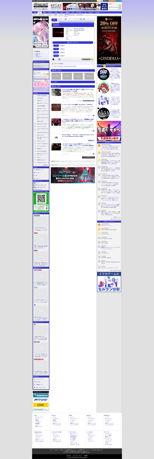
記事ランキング (39, 426)
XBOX (44, 12)
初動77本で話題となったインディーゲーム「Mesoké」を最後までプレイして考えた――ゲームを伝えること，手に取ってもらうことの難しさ (41, 318)
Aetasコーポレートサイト (41, 387)
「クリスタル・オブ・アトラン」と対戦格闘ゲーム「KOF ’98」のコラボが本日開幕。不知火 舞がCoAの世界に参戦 (110, 206)
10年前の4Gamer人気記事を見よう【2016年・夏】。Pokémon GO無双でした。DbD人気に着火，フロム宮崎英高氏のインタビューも (41, 264)
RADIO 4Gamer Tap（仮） (42, 123)
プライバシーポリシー (40, 378)
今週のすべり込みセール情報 (42, 118)
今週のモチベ (39, 100)
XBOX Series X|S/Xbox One (41, 185)
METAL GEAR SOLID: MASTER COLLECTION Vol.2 (110, 262)
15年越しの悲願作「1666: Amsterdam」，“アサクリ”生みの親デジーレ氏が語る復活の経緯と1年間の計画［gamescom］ (40, 338)
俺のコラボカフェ (40, 135)
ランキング (118, 0)
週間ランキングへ (117, 217)
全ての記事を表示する (89, 157)
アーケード (106, 432)
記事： (44, 74)
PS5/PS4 (50, 12)
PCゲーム (37, 182)
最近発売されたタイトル (69, 14)
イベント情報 (108, 435)
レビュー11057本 (37, 9)
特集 (37, 54)
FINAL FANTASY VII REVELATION (109, 229)
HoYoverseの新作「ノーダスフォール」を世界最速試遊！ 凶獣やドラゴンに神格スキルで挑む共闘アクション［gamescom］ (110, 162)
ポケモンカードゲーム (106, 225)
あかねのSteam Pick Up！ (42, 162)
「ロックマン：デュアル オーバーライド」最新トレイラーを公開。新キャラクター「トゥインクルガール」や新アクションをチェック (110, 199)
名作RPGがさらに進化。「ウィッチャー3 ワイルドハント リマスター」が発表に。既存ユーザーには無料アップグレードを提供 (110, 191)
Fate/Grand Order (104, 243)
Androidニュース (74, 435)
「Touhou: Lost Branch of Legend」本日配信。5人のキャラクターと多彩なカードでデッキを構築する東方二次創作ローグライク (110, 177)
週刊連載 (37, 423)
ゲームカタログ (79, 14)
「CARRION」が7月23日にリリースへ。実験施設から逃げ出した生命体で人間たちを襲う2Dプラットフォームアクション (78, 121)
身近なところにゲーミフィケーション (42, 154)
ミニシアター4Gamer (41, 146)
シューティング (108, 439)
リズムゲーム (108, 441)
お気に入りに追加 (86, 59)
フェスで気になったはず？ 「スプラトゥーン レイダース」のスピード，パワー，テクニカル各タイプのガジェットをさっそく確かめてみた (41, 301)
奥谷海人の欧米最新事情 (42, 95)
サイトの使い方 (48, 0)
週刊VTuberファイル (41, 108)
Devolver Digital (77, 30)
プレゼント (38, 172)
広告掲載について (39, 384)
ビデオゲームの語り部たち (42, 143)
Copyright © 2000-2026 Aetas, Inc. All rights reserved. (77, 457)
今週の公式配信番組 (41, 105)
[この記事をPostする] (53, 59)
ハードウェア (79, 12)
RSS (34, 0)
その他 (106, 443)
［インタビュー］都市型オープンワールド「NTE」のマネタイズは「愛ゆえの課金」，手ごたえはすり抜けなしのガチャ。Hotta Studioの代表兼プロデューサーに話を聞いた (41, 355)
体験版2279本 (45, 9)
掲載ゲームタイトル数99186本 (40, 8)
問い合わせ (56, 0)
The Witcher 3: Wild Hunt (106, 257)
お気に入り (106, 0)
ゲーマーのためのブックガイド (42, 129)
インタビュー (49, 14)
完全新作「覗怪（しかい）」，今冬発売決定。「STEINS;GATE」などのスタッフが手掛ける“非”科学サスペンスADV (110, 169)
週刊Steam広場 (40, 121)
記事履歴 (112, 0)
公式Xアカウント (40, 0)
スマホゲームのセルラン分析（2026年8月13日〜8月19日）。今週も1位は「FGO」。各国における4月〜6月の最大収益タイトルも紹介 (110, 155)
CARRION (38, 72)
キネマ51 (39, 157)
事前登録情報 (73, 436)
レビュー (35, 14)
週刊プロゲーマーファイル (42, 103)
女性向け (67, 12)
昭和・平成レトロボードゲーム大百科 (42, 138)
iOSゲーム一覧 (73, 443)
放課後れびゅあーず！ (41, 159)
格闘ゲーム (107, 436)
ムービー (61, 14)
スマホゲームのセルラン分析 (42, 115)
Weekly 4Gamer (40, 98)
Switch (56, 12)
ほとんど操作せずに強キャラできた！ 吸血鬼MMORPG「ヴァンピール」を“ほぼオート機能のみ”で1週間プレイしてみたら (41, 284)
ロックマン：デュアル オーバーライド (109, 267)
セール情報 (72, 438)
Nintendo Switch (39, 189)
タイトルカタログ (57, 424)
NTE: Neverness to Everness (106, 238)
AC (85, 12)
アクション (76, 34)
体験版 (55, 14)
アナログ (91, 12)
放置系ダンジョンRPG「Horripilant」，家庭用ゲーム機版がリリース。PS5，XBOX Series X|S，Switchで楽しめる (110, 213)
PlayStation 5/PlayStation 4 (41, 187)
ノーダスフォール (105, 234)
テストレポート (91, 435)
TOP (35, 12)
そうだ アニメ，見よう (41, 126)
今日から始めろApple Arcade (42, 132)
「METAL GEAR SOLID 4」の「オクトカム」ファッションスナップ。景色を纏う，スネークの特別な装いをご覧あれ (40, 229)
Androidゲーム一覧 (74, 444)
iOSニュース (73, 433)
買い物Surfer (39, 148)
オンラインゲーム (39, 417)
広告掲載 (85, 455)
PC (39, 12)
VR (73, 12)
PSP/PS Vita (107, 415)
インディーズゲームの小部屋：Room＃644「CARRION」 (77, 104)
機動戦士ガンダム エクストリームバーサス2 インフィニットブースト (110, 248)
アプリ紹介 (72, 439)
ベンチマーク (91, 441)
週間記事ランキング (40, 169)
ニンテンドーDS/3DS (56, 432)
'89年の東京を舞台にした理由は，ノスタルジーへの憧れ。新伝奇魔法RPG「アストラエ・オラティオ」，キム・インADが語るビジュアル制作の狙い (41, 373)
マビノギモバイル (105, 253)
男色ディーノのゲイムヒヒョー (42, 111)
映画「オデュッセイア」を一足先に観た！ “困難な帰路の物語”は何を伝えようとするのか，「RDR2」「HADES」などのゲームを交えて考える (41, 247)
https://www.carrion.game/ (79, 28)
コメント (56, 59)
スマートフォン (72, 432)
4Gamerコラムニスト (41, 141)
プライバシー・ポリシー (77, 455)
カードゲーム (108, 438)
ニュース (38, 53)
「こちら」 (84, 451)
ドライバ (37, 178)
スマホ (61, 12)
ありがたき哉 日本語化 (41, 151)
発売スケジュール (57, 423)
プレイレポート (42, 14)
